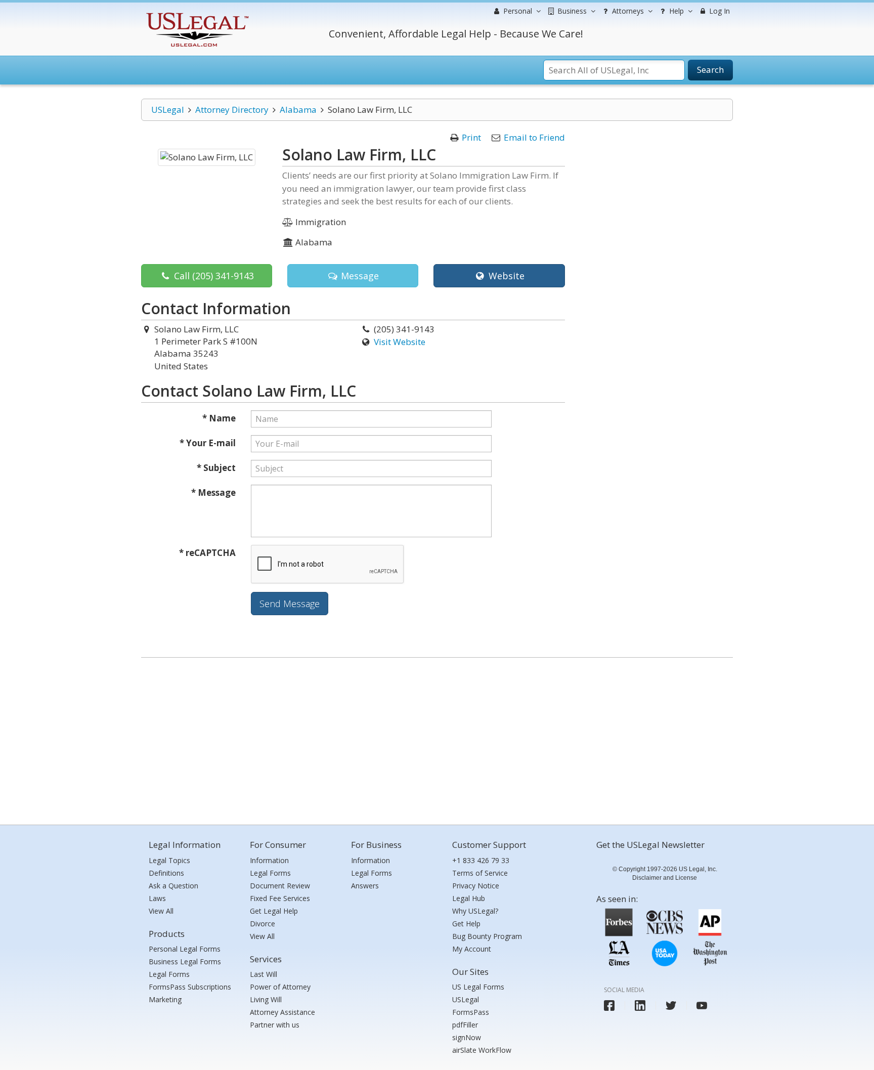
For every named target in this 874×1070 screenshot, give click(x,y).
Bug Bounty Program (487, 936)
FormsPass (470, 1012)
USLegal (167, 109)
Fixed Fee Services (280, 898)
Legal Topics (169, 860)
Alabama (298, 109)
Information (269, 860)
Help (675, 11)
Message (358, 276)
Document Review (280, 885)
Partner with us (274, 1025)
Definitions (166, 873)
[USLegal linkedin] (640, 1005)
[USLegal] (196, 14)
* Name (219, 418)
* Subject (216, 468)
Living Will (266, 999)
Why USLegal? (475, 911)
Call (212, 276)
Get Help (466, 923)
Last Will (263, 974)
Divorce (262, 923)
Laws (157, 898)
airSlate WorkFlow (481, 1050)
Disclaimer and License (664, 877)
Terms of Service (480, 873)
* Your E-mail (208, 443)
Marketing (165, 999)
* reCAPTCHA (207, 553)
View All (161, 911)
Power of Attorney (280, 987)
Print (471, 137)
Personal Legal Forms (185, 949)
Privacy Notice (475, 885)
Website (505, 276)
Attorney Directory (232, 109)
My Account (471, 949)
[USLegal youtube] (701, 1005)
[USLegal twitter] (671, 1005)
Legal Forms (169, 974)
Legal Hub (468, 898)
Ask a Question (173, 885)
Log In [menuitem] (718, 11)
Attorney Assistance (282, 1012)
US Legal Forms (478, 987)
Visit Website (399, 342)
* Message (213, 492)
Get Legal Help (274, 911)
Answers (365, 885)
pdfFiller (465, 1025)
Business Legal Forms (185, 961)
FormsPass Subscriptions (190, 987)
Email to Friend (534, 137)
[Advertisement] (437, 738)
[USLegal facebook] (609, 1005)
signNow (466, 1037)
